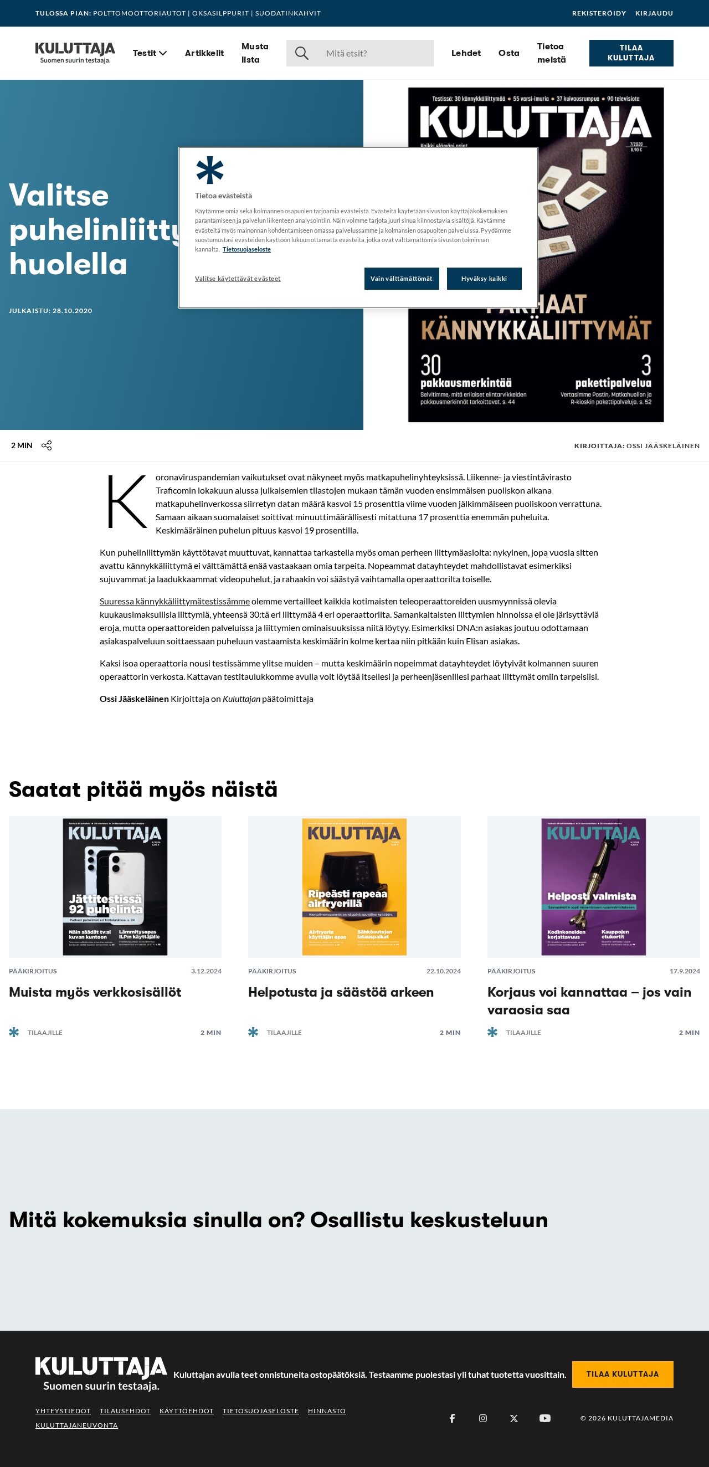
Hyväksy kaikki (484, 278)
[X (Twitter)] (514, 1418)
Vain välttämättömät (402, 278)
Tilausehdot (125, 1411)
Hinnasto (327, 1411)
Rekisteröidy (599, 13)
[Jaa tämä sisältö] (47, 445)
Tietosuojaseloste (261, 1411)
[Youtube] (545, 1418)
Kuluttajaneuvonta (76, 1425)
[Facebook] (452, 1418)
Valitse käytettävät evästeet (238, 278)
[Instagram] (483, 1418)
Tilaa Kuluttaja (631, 52)
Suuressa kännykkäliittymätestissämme (175, 601)
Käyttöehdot (187, 1411)
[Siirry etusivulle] (75, 53)
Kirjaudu (654, 13)
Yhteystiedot (63, 1411)
